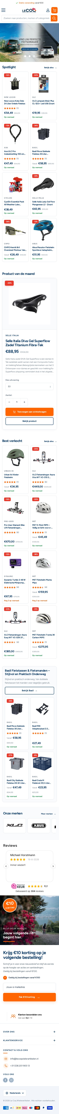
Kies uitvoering (12, 379)
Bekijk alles (50, 67)
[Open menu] (4, 10)
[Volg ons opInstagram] (11, 1080)
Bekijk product (29, 420)
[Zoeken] (54, 18)
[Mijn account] (48, 10)
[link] (29, 3)
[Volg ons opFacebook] (5, 1080)
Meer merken (48, 814)
